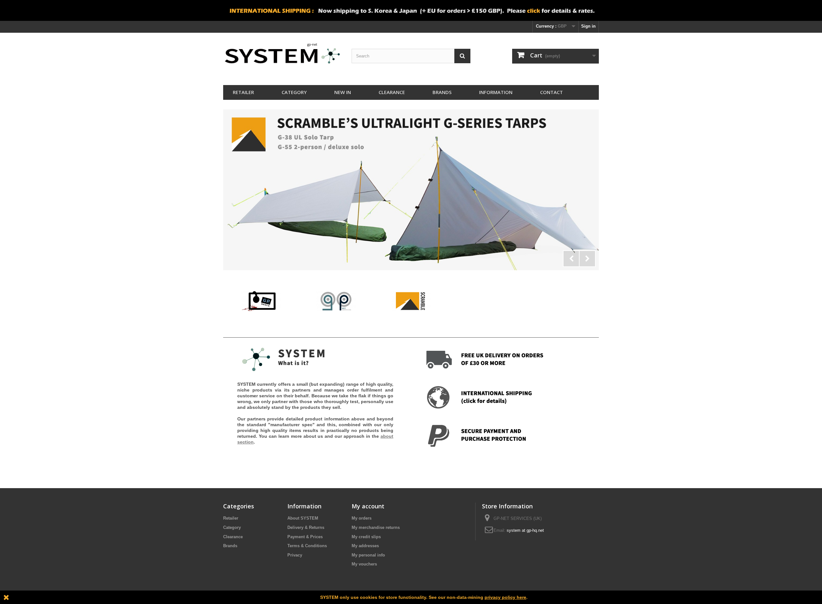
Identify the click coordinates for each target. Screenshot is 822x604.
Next (587, 258)
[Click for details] (411, 189)
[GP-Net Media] (261, 300)
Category (294, 92)
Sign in (588, 26)
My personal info (368, 555)
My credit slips (366, 536)
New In (342, 92)
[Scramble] (411, 300)
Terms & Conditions (307, 545)
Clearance (392, 92)
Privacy (294, 555)
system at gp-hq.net (525, 530)
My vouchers (364, 564)
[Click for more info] (411, 10)
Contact (551, 92)
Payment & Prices (305, 536)
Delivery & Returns (305, 527)
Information (495, 92)
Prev (571, 258)
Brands (442, 92)
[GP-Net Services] (336, 300)
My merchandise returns (376, 527)
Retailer (243, 92)
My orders (362, 518)
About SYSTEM (302, 518)
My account (368, 506)
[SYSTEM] (282, 57)
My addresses (365, 545)
